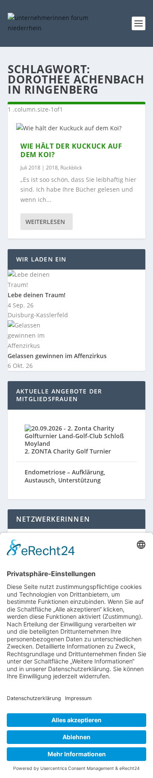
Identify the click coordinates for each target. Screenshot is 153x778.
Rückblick (71, 167)
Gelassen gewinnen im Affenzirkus (57, 356)
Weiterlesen (45, 222)
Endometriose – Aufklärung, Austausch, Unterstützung (65, 476)
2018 (52, 167)
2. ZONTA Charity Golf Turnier (68, 451)
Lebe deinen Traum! (36, 295)
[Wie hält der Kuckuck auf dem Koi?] (76, 128)
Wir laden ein (41, 259)
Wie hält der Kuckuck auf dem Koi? (71, 150)
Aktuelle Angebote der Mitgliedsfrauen (59, 395)
